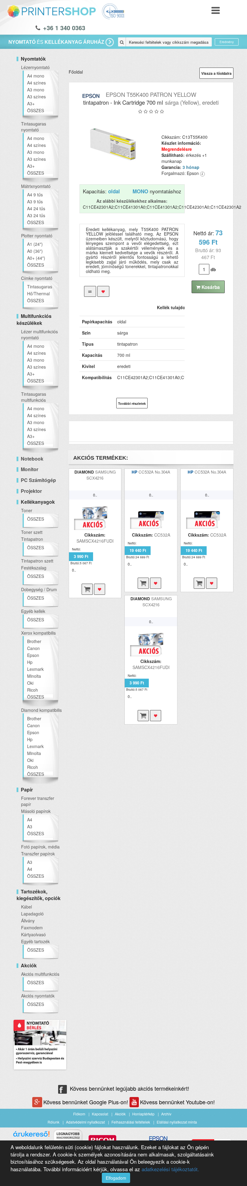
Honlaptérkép (143, 1113)
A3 (29, 826)
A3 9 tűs (35, 201)
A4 (29, 820)
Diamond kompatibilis (41, 710)
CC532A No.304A (154, 472)
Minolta (34, 676)
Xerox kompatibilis (38, 633)
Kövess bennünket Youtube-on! (177, 1102)
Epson (33, 655)
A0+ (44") (36, 258)
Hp (30, 662)
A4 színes (36, 83)
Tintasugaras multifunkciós (33, 397)
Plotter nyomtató (36, 236)
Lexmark (35, 669)
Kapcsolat (100, 1113)
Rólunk (53, 1121)
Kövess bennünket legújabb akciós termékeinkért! (129, 1088)
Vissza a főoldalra (216, 73)
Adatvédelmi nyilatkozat (85, 1121)
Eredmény (227, 42)
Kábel (26, 907)
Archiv (166, 1113)
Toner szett (31, 532)
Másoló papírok (36, 811)
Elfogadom (116, 1178)
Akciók (120, 1113)
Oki (30, 683)
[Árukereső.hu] (31, 1136)
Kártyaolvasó (33, 934)
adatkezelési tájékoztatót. (170, 1169)
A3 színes (36, 97)
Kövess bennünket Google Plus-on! (86, 1102)
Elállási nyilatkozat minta (177, 1121)
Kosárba (210, 287)
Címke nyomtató (36, 278)
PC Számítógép (38, 480)
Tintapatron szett (37, 561)
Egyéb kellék (33, 611)
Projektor (31, 490)
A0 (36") (35, 251)
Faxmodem (32, 927)
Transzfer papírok (38, 854)
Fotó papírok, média (40, 847)
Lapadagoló (32, 914)
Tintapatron (32, 539)
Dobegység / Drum (39, 589)
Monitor (29, 469)
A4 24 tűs (36, 208)
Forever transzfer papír (37, 801)
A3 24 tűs (36, 215)
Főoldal (76, 72)
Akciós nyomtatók (38, 996)
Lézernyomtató (35, 67)
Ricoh (32, 690)
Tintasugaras (39, 287)
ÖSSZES (35, 110)
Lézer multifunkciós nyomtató (39, 334)
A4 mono (35, 76)
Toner (26, 510)
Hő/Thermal (38, 293)
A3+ (31, 103)
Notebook (32, 458)
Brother (34, 641)
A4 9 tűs (35, 195)
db (213, 269)
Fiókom (79, 1113)
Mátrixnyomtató (36, 186)
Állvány (28, 921)
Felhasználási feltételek (130, 1121)
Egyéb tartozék (35, 941)
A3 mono (35, 90)
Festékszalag (33, 568)
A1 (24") (35, 244)
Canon (33, 648)
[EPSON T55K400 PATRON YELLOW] (113, 144)
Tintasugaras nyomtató (33, 127)
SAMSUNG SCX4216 (101, 475)
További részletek (132, 403)
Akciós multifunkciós (40, 974)
